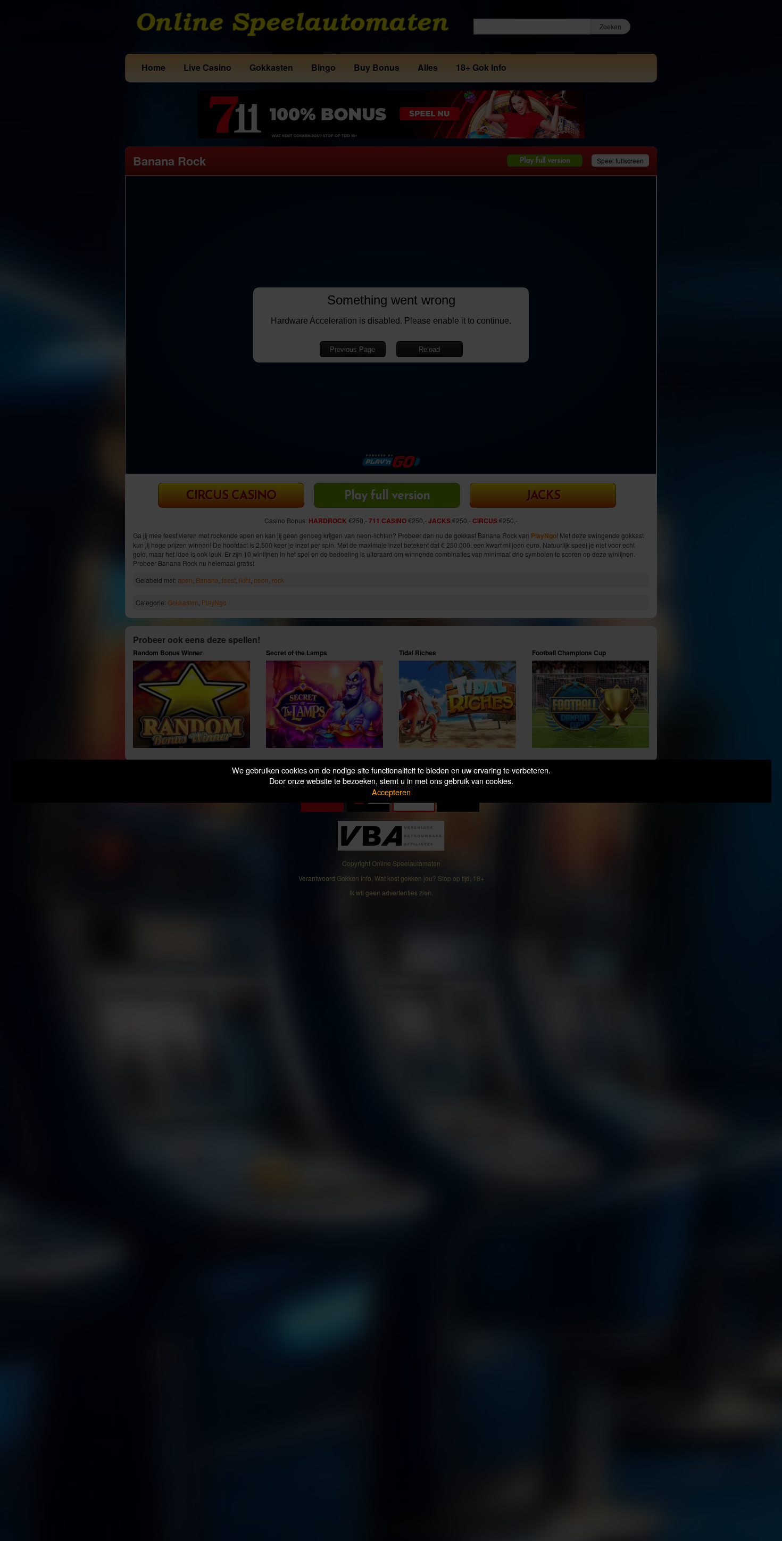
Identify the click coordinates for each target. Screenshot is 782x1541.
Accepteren (391, 791)
